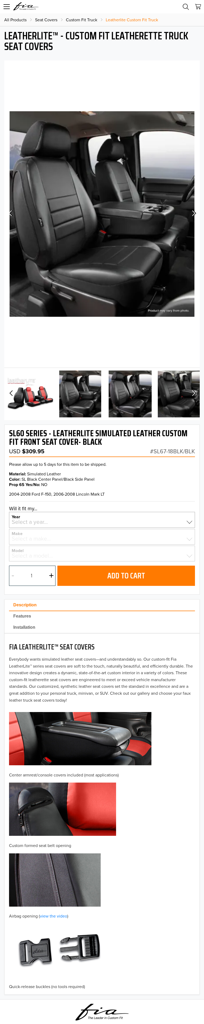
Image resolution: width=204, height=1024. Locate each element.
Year (16, 516)
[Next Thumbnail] (193, 394)
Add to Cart (126, 575)
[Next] (193, 214)
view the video (53, 916)
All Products (15, 20)
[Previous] (10, 214)
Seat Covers (46, 20)
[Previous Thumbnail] (10, 394)
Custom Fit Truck (81, 20)
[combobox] (102, 522)
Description (25, 605)
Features (22, 616)
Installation (24, 627)
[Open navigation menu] (6, 6)
